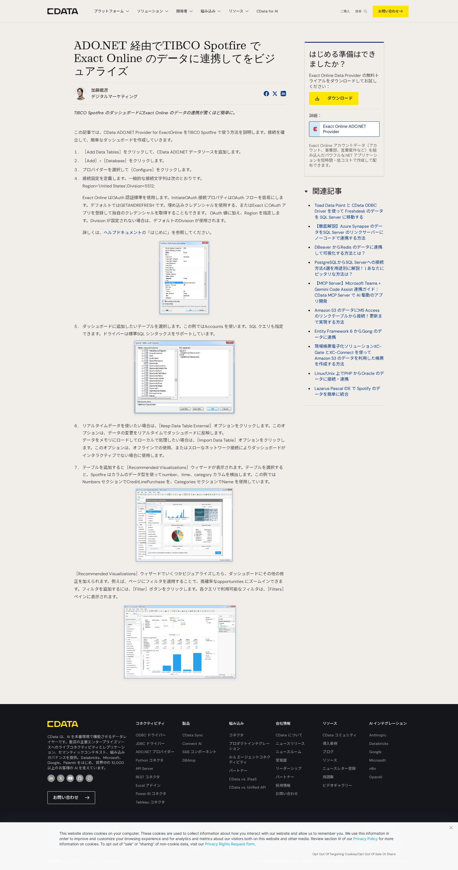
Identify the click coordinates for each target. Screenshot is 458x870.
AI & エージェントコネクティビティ (249, 760)
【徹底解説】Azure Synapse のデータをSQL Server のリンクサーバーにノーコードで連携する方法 (349, 232)
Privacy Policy (365, 838)
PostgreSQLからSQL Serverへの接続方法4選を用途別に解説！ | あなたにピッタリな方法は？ (349, 268)
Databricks (378, 743)
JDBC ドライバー (150, 743)
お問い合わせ (388, 11)
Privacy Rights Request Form (230, 844)
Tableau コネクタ (150, 802)
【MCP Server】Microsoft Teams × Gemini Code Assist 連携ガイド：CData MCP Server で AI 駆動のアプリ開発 (349, 292)
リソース (330, 760)
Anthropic (377, 735)
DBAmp (189, 760)
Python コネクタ (150, 760)
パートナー (238, 770)
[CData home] (66, 11)
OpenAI (375, 777)
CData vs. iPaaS (243, 779)
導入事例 (330, 743)
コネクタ (236, 735)
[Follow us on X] (275, 93)
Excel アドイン (148, 785)
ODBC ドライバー (151, 735)
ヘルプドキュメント (123, 232)
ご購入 (345, 11)
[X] (60, 778)
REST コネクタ (148, 777)
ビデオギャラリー (337, 785)
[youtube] (70, 778)
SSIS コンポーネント (199, 751)
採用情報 (283, 785)
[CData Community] (89, 778)
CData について (289, 735)
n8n (372, 768)
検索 (358, 11)
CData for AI (267, 11)
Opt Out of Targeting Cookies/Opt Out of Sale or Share (354, 854)
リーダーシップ (289, 768)
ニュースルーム (288, 751)
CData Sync (192, 735)
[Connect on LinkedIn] (283, 93)
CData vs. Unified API (247, 787)
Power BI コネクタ (151, 793)
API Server (144, 768)
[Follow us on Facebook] (266, 93)
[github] (79, 778)
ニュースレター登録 (339, 768)
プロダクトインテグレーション (249, 746)
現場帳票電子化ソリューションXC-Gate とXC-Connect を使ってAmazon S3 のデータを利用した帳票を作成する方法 (349, 355)
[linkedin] (51, 778)
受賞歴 (281, 760)
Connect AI (191, 743)
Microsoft (377, 760)
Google (375, 751)
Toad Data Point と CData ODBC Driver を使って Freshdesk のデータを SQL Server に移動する (349, 211)
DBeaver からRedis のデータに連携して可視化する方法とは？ (348, 250)
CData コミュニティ (340, 735)
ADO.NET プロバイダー (155, 751)
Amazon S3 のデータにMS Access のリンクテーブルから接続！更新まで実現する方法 (348, 316)
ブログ (328, 751)
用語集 (328, 777)
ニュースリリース (290, 743)
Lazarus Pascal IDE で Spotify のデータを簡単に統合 (347, 391)
